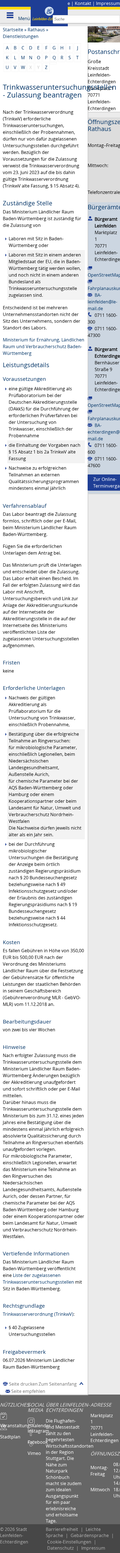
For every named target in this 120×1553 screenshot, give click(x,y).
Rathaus (36, 30)
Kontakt (83, 3)
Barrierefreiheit (62, 1529)
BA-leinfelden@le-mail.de (102, 302)
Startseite (13, 30)
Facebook (37, 1439)
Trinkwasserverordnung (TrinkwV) (38, 1314)
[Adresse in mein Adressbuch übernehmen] (90, 218)
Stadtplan (10, 1434)
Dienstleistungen (21, 36)
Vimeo (34, 1450)
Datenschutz (60, 1548)
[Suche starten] (116, 19)
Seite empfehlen (28, 1391)
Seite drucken (23, 1384)
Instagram (37, 1428)
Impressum (108, 3)
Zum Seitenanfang (58, 1384)
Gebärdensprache (90, 1535)
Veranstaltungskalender (14, 1423)
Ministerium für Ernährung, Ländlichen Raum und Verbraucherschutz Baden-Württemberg (43, 346)
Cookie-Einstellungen (69, 1542)
